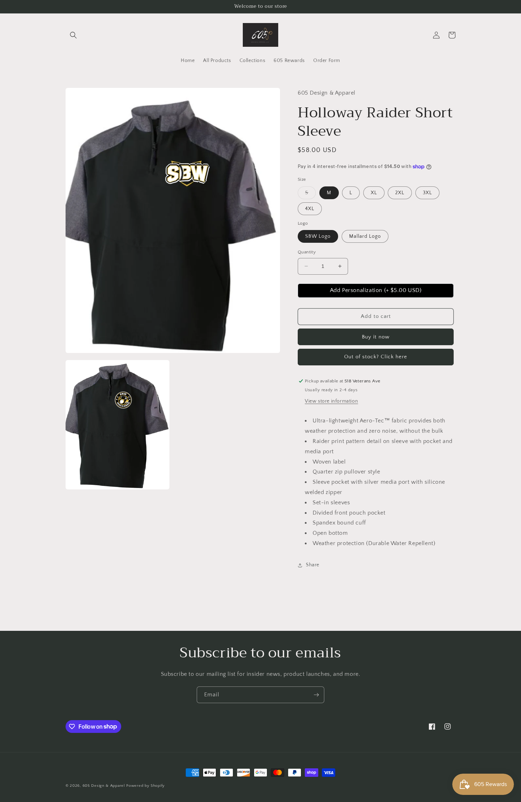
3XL (427, 193)
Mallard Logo (365, 236)
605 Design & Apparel (104, 786)
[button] (73, 35)
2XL (399, 193)
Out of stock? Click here (375, 357)
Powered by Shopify (145, 786)
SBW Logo (318, 236)
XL (374, 193)
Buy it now (376, 337)
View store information (331, 401)
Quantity (307, 251)
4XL (309, 209)
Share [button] (312, 565)
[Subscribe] (316, 694)
